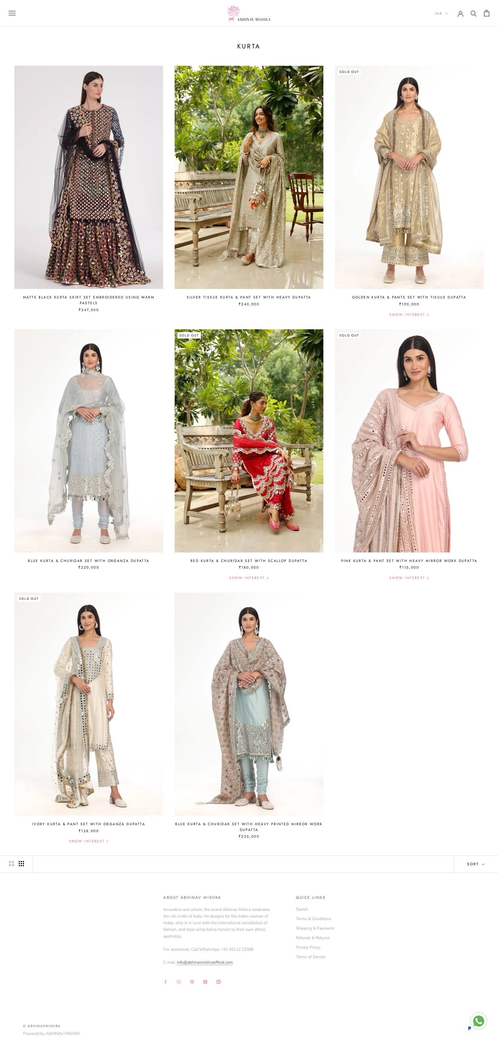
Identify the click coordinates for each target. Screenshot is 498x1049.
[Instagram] (179, 981)
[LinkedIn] (218, 981)
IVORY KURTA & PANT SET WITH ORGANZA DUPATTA (88, 824)
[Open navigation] (12, 13)
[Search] (474, 13)
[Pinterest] (192, 981)
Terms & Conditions (313, 919)
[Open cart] (486, 13)
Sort (474, 864)
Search (302, 909)
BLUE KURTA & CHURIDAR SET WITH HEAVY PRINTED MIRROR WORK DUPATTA (248, 826)
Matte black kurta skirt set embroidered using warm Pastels (88, 300)
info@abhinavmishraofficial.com (205, 962)
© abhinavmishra (42, 1026)
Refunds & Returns (313, 938)
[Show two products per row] (11, 863)
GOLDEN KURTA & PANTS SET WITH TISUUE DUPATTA (409, 297)
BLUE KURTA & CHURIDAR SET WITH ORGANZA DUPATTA (88, 560)
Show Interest (407, 314)
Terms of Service (310, 957)
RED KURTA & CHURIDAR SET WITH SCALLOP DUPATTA (249, 560)
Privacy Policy (308, 947)
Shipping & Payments (315, 928)
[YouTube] (205, 981)
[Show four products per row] (21, 863)
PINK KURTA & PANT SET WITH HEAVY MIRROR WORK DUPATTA (409, 560)
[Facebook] (165, 981)
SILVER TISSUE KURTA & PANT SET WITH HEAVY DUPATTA (249, 297)
